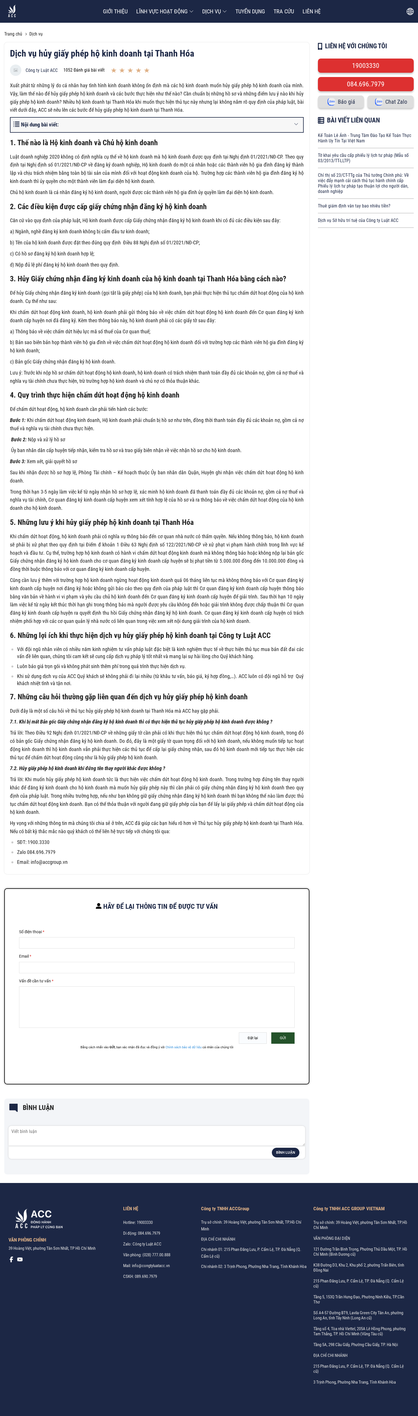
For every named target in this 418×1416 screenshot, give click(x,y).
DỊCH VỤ (211, 11)
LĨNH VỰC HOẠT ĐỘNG (162, 11)
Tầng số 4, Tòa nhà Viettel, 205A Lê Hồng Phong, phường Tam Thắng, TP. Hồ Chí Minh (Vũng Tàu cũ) (359, 1331)
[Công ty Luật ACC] (12, 11)
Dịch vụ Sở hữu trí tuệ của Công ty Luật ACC (358, 220)
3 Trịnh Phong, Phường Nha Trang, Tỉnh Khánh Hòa (354, 1382)
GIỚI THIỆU (115, 11)
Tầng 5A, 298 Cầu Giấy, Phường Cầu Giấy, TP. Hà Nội (355, 1344)
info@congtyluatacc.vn (151, 1265)
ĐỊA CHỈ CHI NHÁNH (218, 1239)
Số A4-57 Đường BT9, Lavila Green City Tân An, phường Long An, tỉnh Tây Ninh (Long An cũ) (358, 1315)
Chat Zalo (396, 101)
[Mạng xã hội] (11, 1260)
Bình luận (285, 1153)
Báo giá (346, 101)
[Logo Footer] (37, 1220)
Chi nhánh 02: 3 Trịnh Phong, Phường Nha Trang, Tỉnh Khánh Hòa (254, 1266)
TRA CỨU (284, 11)
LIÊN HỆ (312, 11)
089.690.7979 (146, 1276)
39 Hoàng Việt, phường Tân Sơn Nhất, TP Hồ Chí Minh (52, 1248)
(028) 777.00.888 (156, 1254)
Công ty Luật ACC (42, 70)
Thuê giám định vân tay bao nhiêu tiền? (354, 206)
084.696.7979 (365, 84)
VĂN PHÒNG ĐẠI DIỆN (331, 1238)
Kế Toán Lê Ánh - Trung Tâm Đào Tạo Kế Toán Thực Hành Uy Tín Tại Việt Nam (364, 138)
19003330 (365, 66)
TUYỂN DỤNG (250, 11)
